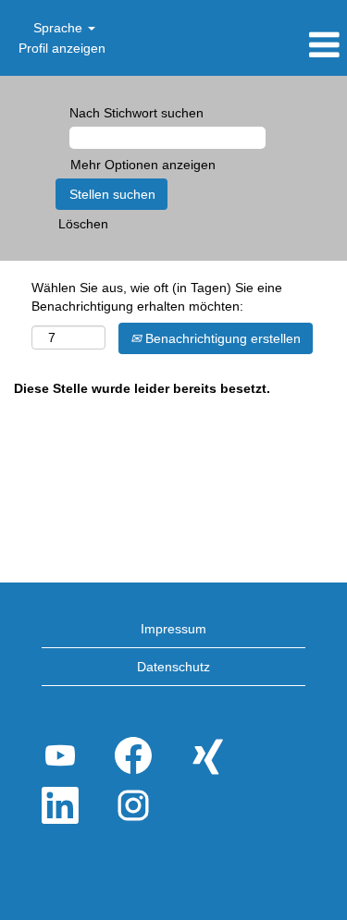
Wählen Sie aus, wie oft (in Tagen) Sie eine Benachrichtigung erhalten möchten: (156, 296)
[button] (289, 44)
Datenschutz (173, 666)
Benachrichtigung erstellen (221, 338)
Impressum (173, 628)
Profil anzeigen (62, 48)
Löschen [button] (83, 223)
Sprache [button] (59, 27)
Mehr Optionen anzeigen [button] (143, 164)
